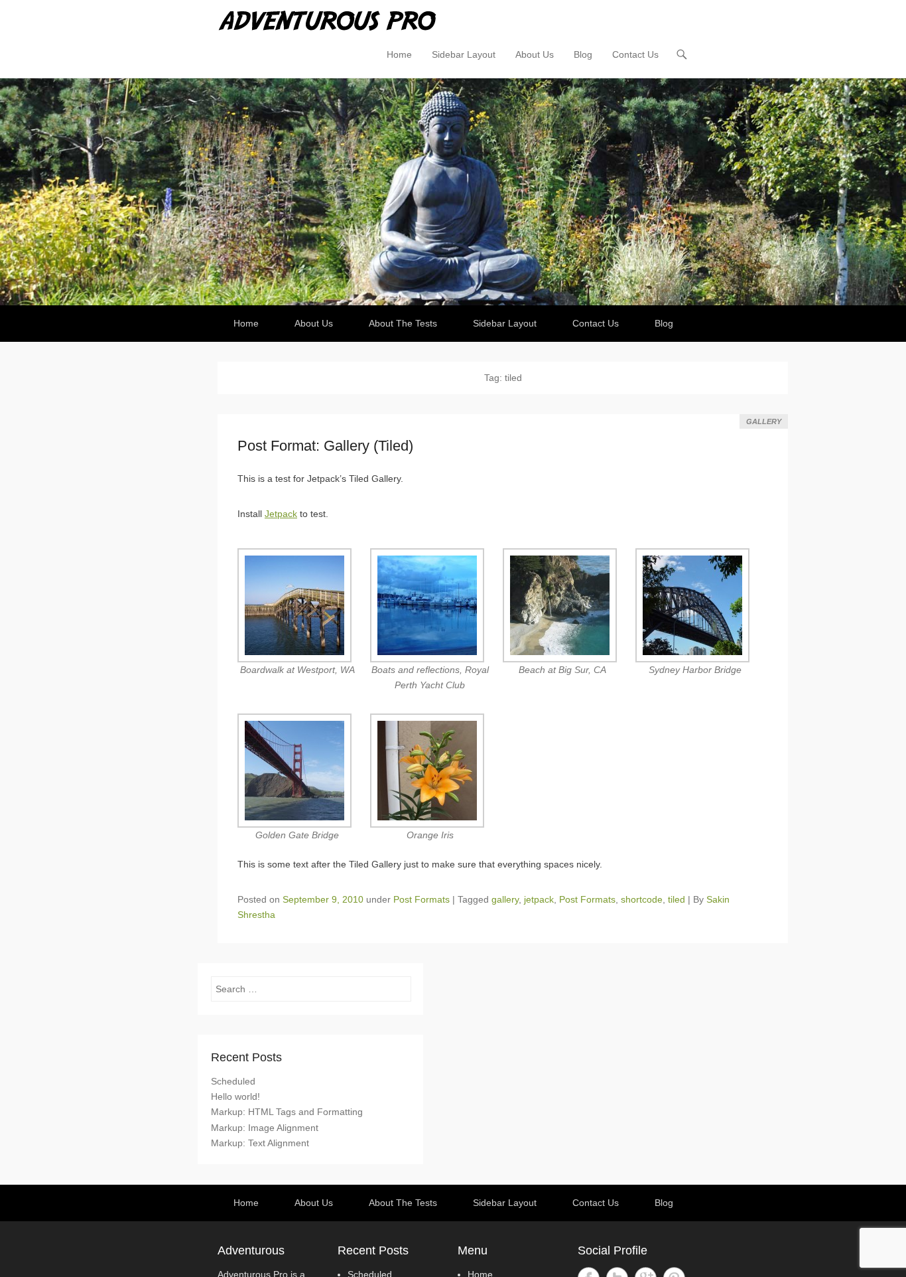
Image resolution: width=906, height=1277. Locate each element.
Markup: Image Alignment (264, 1127)
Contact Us (635, 54)
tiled (676, 899)
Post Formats (421, 899)
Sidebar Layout (463, 54)
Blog (583, 54)
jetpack (539, 899)
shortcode (642, 899)
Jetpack (281, 513)
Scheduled (233, 1081)
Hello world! (235, 1096)
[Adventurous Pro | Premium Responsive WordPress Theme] (453, 191)
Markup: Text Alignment (260, 1143)
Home (399, 54)
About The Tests (403, 323)
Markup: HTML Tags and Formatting (287, 1111)
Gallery (763, 421)
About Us (534, 54)
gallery (505, 899)
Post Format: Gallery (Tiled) (325, 445)
